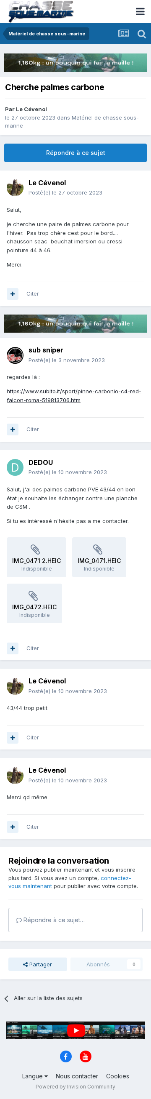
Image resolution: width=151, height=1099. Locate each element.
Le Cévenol (31, 109)
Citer (32, 293)
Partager (40, 964)
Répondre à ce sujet (75, 152)
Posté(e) (65, 192)
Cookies (117, 1076)
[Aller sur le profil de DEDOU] (15, 467)
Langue (33, 1076)
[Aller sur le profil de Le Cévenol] (15, 187)
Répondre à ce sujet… (53, 919)
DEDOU (41, 462)
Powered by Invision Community (75, 1086)
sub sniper (46, 350)
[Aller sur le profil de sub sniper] (15, 355)
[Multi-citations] (12, 294)
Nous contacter (77, 1076)
